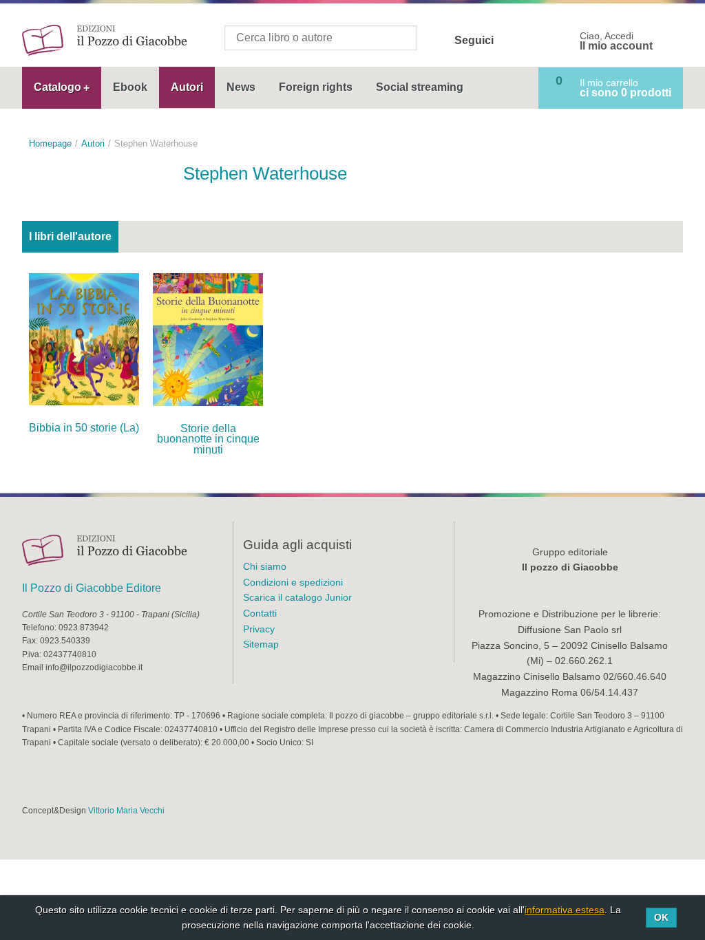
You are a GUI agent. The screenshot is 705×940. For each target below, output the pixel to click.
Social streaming (419, 87)
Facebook (513, 40)
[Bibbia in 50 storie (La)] (84, 338)
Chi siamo (264, 566)
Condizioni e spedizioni (293, 582)
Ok (661, 917)
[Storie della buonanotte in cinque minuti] (208, 338)
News (241, 87)
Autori (187, 87)
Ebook (130, 87)
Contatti (260, 613)
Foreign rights (315, 87)
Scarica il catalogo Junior (297, 597)
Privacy (259, 628)
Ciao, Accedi (616, 41)
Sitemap (261, 644)
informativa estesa (564, 909)
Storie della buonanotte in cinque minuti (208, 439)
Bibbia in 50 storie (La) (84, 428)
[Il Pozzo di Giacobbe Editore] (104, 39)
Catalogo (57, 87)
